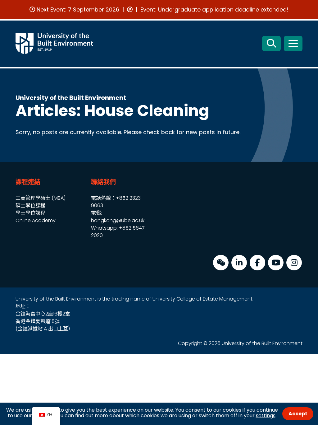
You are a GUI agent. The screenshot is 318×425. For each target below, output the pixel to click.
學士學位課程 (30, 213)
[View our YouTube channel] (276, 262)
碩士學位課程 (30, 205)
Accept (297, 413)
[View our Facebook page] (257, 262)
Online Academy (36, 220)
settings (265, 415)
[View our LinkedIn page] (239, 262)
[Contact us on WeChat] (221, 262)
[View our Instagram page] (294, 262)
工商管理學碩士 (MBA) (41, 198)
